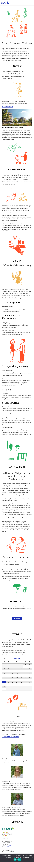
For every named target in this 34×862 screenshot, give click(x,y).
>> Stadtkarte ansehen (7, 106)
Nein (19, 859)
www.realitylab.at (7, 846)
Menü (31, 3)
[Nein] (32, 858)
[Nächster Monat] (30, 658)
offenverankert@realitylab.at (10, 736)
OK (15, 859)
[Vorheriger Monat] (4, 658)
